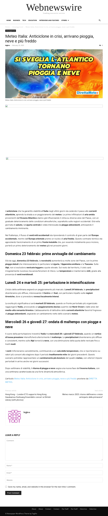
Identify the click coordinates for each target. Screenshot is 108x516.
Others (64, 20)
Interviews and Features (49, 20)
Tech (24, 20)
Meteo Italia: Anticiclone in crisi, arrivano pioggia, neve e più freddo (49, 38)
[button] (99, 20)
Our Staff (65, 509)
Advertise (83, 509)
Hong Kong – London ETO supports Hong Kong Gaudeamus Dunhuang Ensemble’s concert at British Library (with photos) (28, 397)
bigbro (7, 45)
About (34, 509)
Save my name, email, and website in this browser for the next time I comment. (42, 487)
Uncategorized (17, 27)
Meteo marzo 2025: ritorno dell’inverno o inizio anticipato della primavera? (82, 395)
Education (32, 20)
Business (16, 20)
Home (8, 20)
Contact (48, 509)
